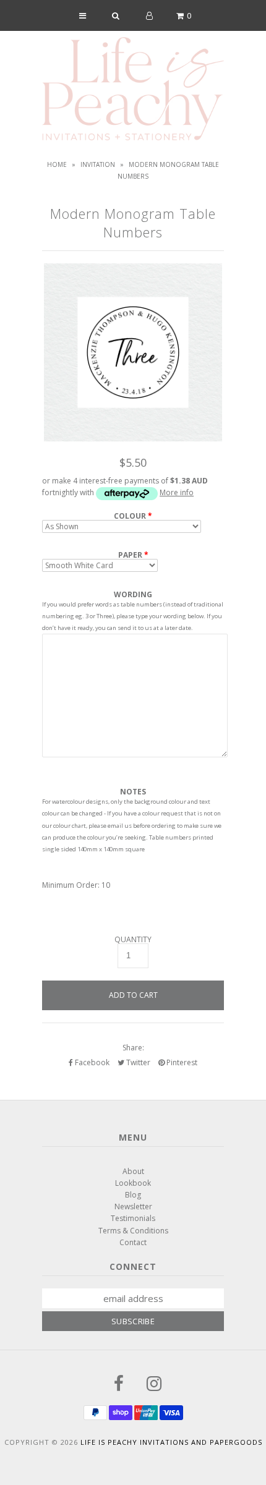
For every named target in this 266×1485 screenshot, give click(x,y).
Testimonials (133, 1218)
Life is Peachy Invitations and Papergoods (171, 1442)
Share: (133, 1047)
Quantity (133, 939)
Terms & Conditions (133, 1230)
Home (57, 164)
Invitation (97, 164)
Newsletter (133, 1206)
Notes (133, 792)
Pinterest (181, 1062)
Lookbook (133, 1183)
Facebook (91, 1062)
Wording (133, 594)
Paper (130, 555)
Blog (133, 1194)
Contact (133, 1242)
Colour (130, 516)
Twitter (137, 1062)
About (133, 1171)
